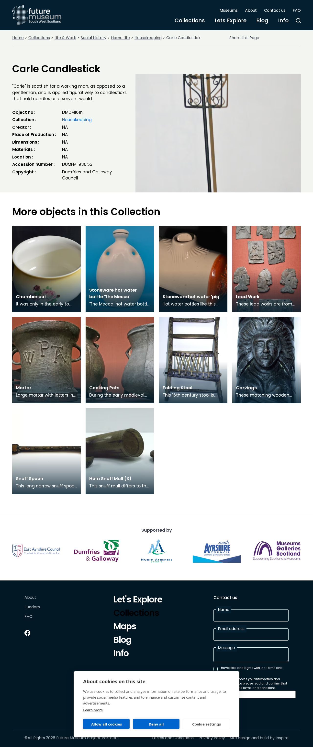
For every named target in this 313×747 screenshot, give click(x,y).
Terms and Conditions (173, 738)
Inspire (282, 738)
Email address (231, 628)
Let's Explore (137, 600)
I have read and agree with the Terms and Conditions (251, 670)
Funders (32, 607)
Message (226, 648)
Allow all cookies (106, 724)
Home (18, 38)
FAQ (297, 10)
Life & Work (65, 38)
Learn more (93, 709)
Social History (93, 38)
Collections (190, 20)
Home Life (120, 38)
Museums (229, 10)
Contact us (274, 10)
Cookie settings (206, 724)
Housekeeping (148, 38)
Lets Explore (230, 20)
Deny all (156, 724)
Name (223, 609)
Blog (262, 20)
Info (283, 20)
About (251, 10)
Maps (124, 627)
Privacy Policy (212, 738)
